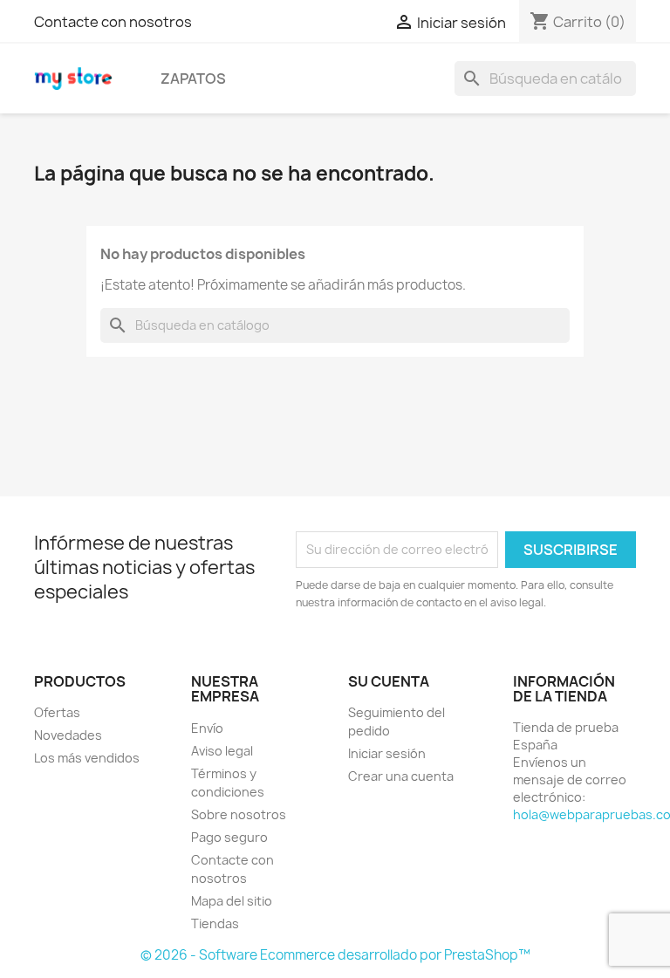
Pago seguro (229, 837)
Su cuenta (388, 681)
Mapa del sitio (231, 901)
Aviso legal (222, 750)
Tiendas (215, 923)
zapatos (193, 78)
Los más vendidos (87, 757)
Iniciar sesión (387, 753)
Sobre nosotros (238, 814)
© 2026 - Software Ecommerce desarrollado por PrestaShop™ (335, 955)
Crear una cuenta (401, 776)
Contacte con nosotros (113, 21)
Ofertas (57, 712)
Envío (207, 728)
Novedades (68, 735)
